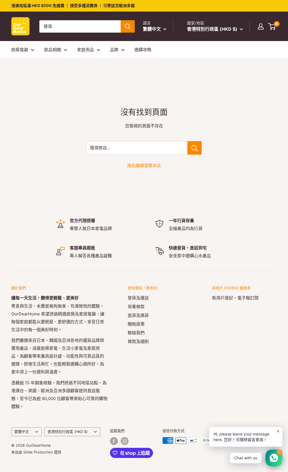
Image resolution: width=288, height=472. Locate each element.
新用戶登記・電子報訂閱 (235, 298)
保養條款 (136, 306)
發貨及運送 (138, 298)
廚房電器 (19, 49)
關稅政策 (136, 324)
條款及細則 (138, 341)
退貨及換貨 (138, 315)
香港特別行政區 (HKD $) (68, 432)
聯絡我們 (136, 332)
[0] (272, 26)
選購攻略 (142, 49)
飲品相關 (52, 49)
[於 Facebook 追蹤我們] (114, 441)
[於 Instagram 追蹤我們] (125, 441)
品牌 (114, 49)
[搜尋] (128, 26)
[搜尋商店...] (194, 148)
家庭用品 (85, 49)
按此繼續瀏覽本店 (144, 165)
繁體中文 (21, 432)
